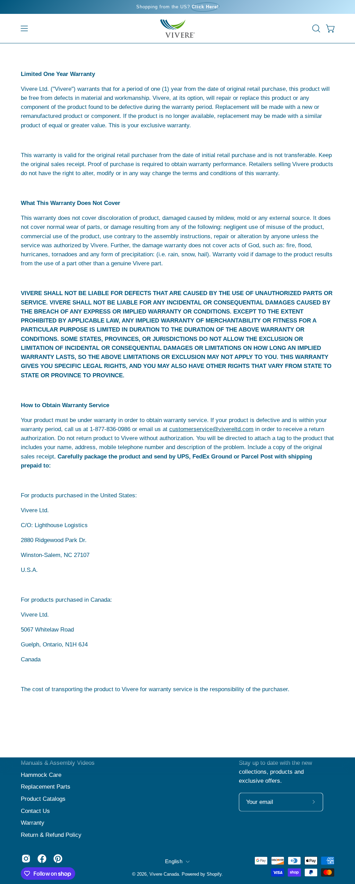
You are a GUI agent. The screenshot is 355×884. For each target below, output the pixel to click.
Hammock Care (41, 774)
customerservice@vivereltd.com (211, 429)
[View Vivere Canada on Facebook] (42, 858)
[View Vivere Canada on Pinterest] (58, 858)
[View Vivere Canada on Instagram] (26, 858)
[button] (315, 28)
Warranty (32, 822)
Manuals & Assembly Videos (58, 762)
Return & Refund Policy (51, 834)
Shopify (214, 874)
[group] (177, 7)
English (173, 861)
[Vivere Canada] (177, 28)
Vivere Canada (164, 874)
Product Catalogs (43, 799)
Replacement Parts (45, 786)
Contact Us (35, 810)
